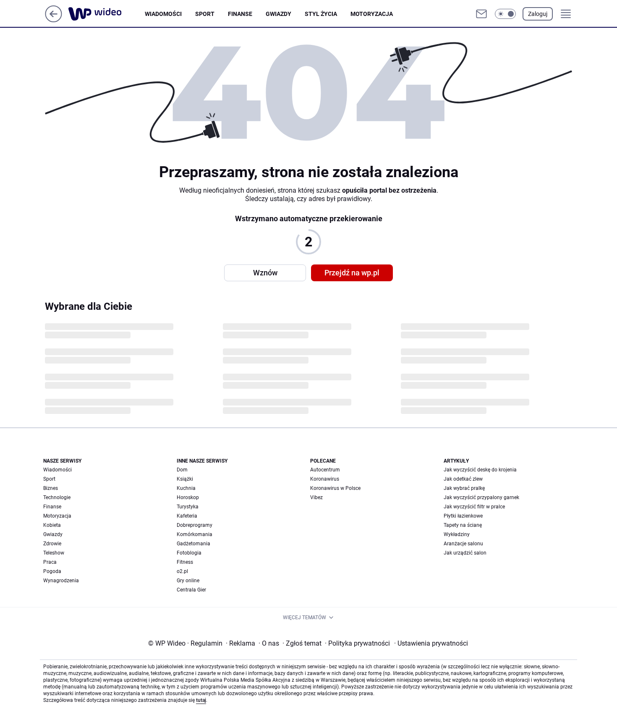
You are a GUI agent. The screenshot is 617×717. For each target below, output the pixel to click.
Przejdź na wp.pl (351, 272)
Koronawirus (324, 479)
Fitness (185, 562)
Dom (182, 470)
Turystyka (188, 507)
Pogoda (52, 571)
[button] (505, 14)
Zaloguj (537, 13)
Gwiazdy (278, 13)
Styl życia (321, 13)
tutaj (201, 700)
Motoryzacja (371, 13)
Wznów (265, 272)
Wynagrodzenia (61, 581)
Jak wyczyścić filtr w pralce (474, 507)
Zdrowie (52, 544)
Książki (185, 479)
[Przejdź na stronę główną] (53, 20)
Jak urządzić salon (465, 553)
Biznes (50, 488)
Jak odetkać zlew (463, 479)
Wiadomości (163, 13)
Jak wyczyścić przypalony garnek (481, 497)
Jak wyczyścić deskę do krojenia (480, 470)
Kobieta (52, 525)
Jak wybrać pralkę (464, 488)
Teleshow (53, 553)
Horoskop (188, 497)
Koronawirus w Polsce (335, 488)
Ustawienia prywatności (431, 643)
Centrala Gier (191, 590)
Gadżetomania (193, 544)
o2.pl (182, 571)
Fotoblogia (189, 553)
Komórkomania (194, 534)
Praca (50, 562)
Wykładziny (457, 534)
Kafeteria (187, 516)
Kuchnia (186, 488)
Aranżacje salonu (463, 544)
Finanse (240, 13)
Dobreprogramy (194, 525)
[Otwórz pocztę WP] (481, 14)
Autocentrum (325, 470)
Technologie (57, 497)
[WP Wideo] (106, 14)
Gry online (188, 581)
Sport (204, 13)
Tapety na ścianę (463, 525)
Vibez (316, 497)
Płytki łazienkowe (463, 516)
